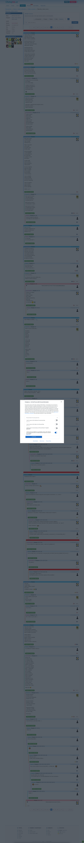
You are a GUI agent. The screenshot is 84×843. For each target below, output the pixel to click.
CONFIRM (34, 436)
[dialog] (42, 421)
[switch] (56, 420)
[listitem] (42, 417)
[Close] (62, 402)
